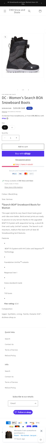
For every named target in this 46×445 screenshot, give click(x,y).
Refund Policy (10, 355)
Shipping (4, 111)
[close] (41, 431)
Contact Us (9, 344)
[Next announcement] (41, 3)
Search (7, 339)
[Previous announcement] (4, 3)
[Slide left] (17, 90)
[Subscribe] (35, 403)
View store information (14, 187)
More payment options (23, 159)
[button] (5, 11)
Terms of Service (11, 350)
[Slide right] (28, 90)
